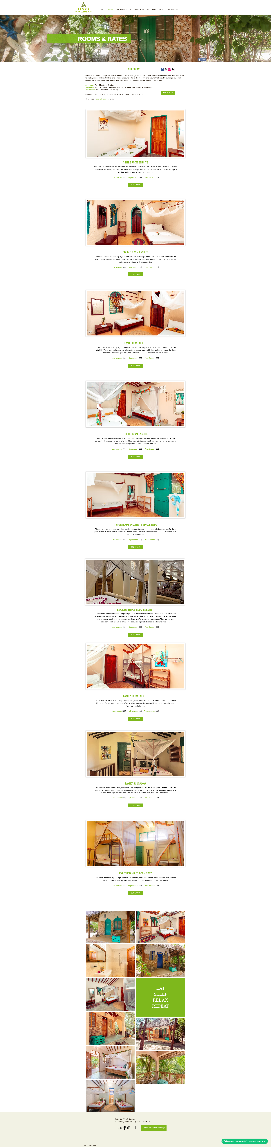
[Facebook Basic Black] (124, 1128)
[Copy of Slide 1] (136, 58)
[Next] (259, 38)
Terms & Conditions (102, 99)
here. (112, 99)
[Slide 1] (134, 58)
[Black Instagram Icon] (129, 1128)
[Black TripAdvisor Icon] (120, 1128)
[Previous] (12, 38)
